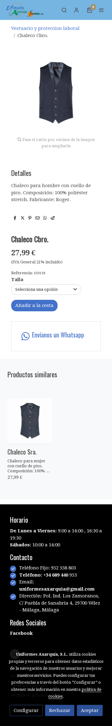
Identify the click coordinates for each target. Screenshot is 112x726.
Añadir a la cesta (34, 305)
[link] (25, 10)
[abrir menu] (101, 10)
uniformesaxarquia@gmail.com (57, 589)
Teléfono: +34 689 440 (44, 575)
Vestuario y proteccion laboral (45, 28)
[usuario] (76, 10)
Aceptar (90, 710)
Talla (17, 279)
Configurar (26, 710)
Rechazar (59, 710)
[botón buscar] (64, 10)
